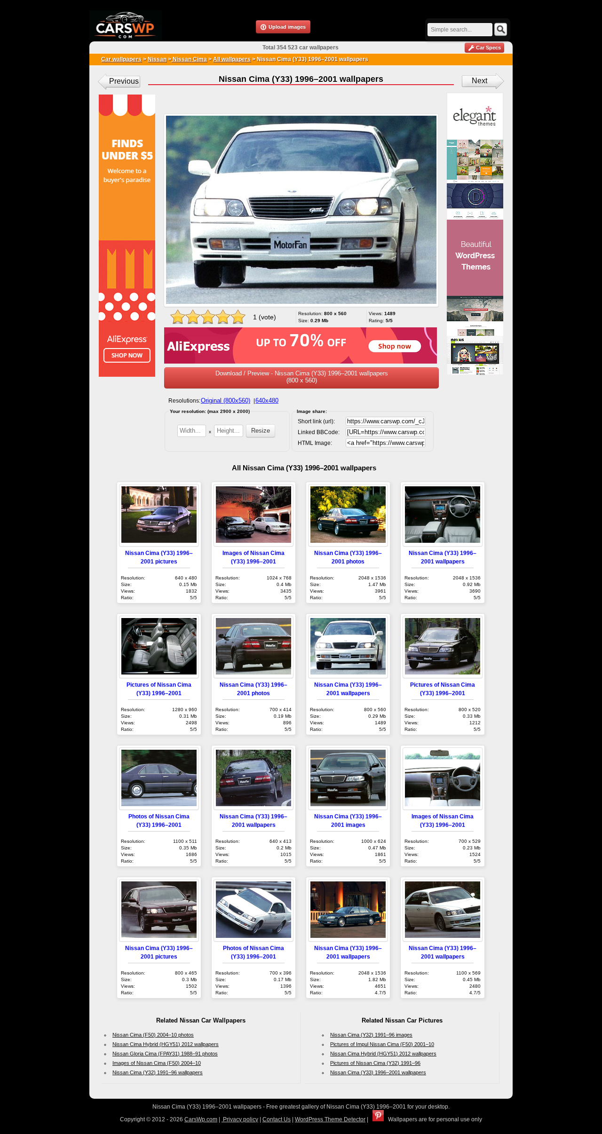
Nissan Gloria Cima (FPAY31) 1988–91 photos (165, 1053)
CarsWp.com (200, 1119)
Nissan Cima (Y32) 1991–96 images (371, 1035)
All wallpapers (232, 59)
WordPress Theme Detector (330, 1119)
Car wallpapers (121, 59)
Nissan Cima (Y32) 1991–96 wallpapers (157, 1072)
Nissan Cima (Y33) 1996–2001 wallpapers (378, 1072)
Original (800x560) (225, 400)
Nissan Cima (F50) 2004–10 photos (153, 1035)
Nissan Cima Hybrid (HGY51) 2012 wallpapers (165, 1044)
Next (479, 81)
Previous (124, 81)
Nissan (157, 59)
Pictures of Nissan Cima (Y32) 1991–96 (375, 1063)
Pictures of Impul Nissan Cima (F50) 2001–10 (382, 1044)
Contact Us (276, 1119)
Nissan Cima (189, 59)
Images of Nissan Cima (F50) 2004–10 (156, 1063)
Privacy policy (240, 1119)
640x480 (266, 400)
